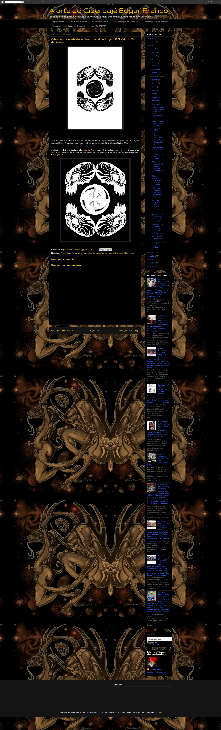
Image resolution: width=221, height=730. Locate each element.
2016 (152, 259)
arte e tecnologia (94, 253)
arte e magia (82, 253)
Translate (156, 644)
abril (154, 94)
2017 (152, 256)
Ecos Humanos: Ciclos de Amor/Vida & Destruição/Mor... (158, 138)
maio (154, 90)
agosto (155, 80)
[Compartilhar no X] (105, 249)
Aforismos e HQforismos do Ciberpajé (68, 26)
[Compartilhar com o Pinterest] (110, 249)
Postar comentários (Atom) (98, 337)
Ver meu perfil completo (156, 673)
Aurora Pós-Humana (78, 22)
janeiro (155, 104)
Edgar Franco (129, 253)
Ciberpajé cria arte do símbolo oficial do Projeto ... (157, 228)
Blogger (159, 712)
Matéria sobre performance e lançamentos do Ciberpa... (158, 153)
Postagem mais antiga (129, 330)
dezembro (156, 66)
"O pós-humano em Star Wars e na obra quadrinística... (158, 167)
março (155, 97)
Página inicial (58, 22)
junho (154, 87)
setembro (156, 76)
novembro (156, 69)
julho (154, 83)
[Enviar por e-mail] (100, 249)
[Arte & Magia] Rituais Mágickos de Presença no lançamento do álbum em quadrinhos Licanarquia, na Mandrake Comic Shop (158, 323)
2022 (152, 52)
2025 (152, 42)
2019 (152, 63)
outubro (155, 73)
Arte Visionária (106, 253)
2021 (152, 56)
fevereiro (156, 101)
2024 (152, 45)
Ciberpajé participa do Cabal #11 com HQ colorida (157, 180)
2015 (152, 263)
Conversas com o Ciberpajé (156, 22)
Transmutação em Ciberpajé (126, 22)
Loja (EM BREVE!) (98, 26)
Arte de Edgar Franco (69, 253)
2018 (152, 252)
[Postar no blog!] (103, 249)
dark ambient (118, 253)
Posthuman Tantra (100, 22)
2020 (152, 59)
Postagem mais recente (62, 330)
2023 (152, 49)
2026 (152, 38)
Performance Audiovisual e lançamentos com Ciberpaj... (158, 241)
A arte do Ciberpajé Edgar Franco (108, 10)
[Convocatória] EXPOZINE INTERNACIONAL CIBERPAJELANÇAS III (158, 459)
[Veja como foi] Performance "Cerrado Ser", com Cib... (158, 125)
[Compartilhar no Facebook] (108, 249)
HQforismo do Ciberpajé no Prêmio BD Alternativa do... (158, 192)
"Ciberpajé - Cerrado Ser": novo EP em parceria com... (157, 205)
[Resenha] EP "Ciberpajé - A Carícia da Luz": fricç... (157, 217)
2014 (152, 266)
